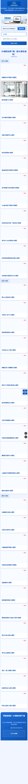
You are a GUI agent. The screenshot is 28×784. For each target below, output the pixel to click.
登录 (25, 390)
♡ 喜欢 (24, 65)
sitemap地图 (14, 733)
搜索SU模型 (14, 43)
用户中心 (21, 28)
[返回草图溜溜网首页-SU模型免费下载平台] (14, 5)
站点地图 (7, 728)
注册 (25, 393)
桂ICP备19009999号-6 (17, 728)
